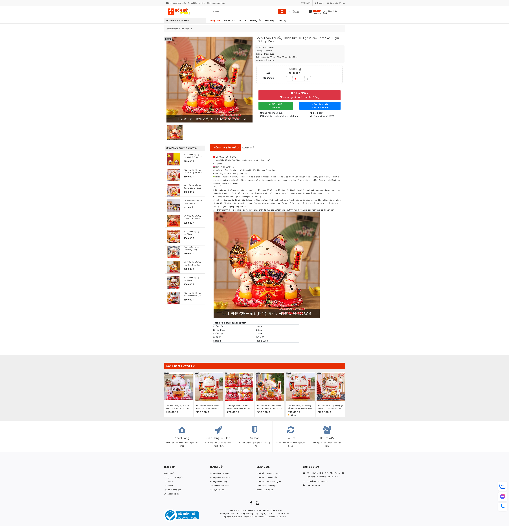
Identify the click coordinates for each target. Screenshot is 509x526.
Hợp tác (307, 3)
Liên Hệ (282, 20)
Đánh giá (248, 147)
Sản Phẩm (228, 20)
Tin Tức (242, 20)
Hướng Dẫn (255, 20)
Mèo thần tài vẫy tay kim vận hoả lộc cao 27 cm (192, 156)
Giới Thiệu (270, 20)
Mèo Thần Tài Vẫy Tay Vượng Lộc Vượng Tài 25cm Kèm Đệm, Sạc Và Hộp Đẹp (330, 407)
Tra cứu (320, 3)
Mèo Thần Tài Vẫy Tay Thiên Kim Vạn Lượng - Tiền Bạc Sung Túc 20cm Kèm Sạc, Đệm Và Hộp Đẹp (178, 407)
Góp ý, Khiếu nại (217, 490)
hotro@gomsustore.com (317, 481)
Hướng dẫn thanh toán (220, 477)
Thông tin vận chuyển (173, 477)
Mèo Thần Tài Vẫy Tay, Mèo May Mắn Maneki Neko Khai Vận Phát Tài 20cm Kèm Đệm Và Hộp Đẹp (300, 407)
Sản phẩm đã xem (337, 3)
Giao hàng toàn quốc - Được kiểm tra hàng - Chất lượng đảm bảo (196, 3)
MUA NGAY (299, 95)
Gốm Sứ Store (172, 29)
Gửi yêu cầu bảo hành (219, 485)
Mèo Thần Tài (186, 29)
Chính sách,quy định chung (268, 473)
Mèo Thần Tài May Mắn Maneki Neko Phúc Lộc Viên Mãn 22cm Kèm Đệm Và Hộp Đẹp (207, 407)
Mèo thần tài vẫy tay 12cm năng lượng (191, 248)
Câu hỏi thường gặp (172, 490)
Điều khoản (168, 485)
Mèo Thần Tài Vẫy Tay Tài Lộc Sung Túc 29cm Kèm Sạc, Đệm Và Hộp (193, 171)
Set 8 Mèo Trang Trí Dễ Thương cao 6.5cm (193, 202)
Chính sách (168, 481)
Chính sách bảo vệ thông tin (268, 481)
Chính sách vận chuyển (266, 477)
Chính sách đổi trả (171, 494)
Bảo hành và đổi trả (264, 490)
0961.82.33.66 (313, 485)
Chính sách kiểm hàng (266, 485)
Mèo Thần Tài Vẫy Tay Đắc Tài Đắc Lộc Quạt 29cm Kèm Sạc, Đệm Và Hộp (192, 186)
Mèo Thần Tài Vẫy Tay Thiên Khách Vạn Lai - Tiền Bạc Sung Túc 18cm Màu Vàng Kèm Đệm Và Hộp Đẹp (192, 263)
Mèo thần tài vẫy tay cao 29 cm (191, 233)
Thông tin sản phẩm (225, 147)
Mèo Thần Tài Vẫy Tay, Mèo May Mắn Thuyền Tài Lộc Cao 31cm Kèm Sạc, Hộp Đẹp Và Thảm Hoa (193, 294)
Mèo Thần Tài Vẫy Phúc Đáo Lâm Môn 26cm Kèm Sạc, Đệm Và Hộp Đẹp (269, 407)
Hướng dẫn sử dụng (218, 481)
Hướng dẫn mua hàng (219, 473)
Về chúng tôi (169, 473)
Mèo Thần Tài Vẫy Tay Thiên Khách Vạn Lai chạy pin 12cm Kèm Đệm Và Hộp (192, 217)
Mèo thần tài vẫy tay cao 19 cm (191, 279)
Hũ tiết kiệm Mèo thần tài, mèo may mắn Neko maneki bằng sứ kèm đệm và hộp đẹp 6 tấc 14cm (238, 407)
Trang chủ (215, 20)
